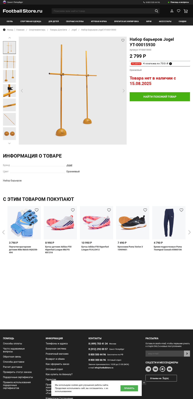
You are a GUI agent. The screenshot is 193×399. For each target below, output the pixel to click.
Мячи (149, 21)
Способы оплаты (12, 343)
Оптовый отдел (54, 369)
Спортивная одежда (30, 21)
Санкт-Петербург (15, 2)
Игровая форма (99, 21)
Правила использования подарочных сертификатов (17, 385)
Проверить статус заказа (17, 372)
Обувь (10, 21)
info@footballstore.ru (104, 368)
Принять (129, 388)
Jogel (69, 165)
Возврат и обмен (55, 359)
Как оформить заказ (57, 364)
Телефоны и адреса (57, 343)
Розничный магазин (57, 353)
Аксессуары (165, 21)
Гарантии (51, 379)
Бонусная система (56, 348)
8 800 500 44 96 (153, 2)
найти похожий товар (159, 96)
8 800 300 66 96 (97, 360)
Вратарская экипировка (126, 21)
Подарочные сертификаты (18, 377)
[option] (9, 47)
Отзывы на (155, 378)
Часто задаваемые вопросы (14, 350)
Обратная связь (12, 356)
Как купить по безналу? (59, 374)
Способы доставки (13, 361)
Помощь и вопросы (180, 2)
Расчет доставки (12, 366)
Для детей (54, 21)
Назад (10, 30)
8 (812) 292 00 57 (98, 349)
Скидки (182, 21)
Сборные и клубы (75, 21)
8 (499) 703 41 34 (98, 343)
